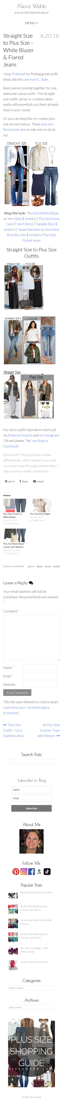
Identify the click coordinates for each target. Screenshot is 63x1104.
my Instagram (48, 435)
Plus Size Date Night (40, 513)
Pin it (31, 566)
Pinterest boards (20, 435)
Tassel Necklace (29, 229)
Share (39, 566)
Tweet (48, 566)
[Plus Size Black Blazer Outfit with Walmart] (15, 535)
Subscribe (31, 808)
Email (56, 566)
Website (9, 684)
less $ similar (25, 218)
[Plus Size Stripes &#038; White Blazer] (15, 505)
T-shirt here (23, 224)
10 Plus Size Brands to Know (34, 961)
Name (8, 668)
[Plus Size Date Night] (41, 505)
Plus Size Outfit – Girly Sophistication (13, 730)
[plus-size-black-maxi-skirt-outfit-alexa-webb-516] (24, 286)
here (11, 218)
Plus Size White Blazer (43, 213)
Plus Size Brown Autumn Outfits (36, 892)
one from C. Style (35, 79)
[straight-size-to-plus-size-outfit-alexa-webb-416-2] (29, 340)
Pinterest (19, 74)
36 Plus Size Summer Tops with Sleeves (48, 730)
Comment (11, 611)
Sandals (42, 224)
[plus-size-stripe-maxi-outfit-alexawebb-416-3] (28, 394)
